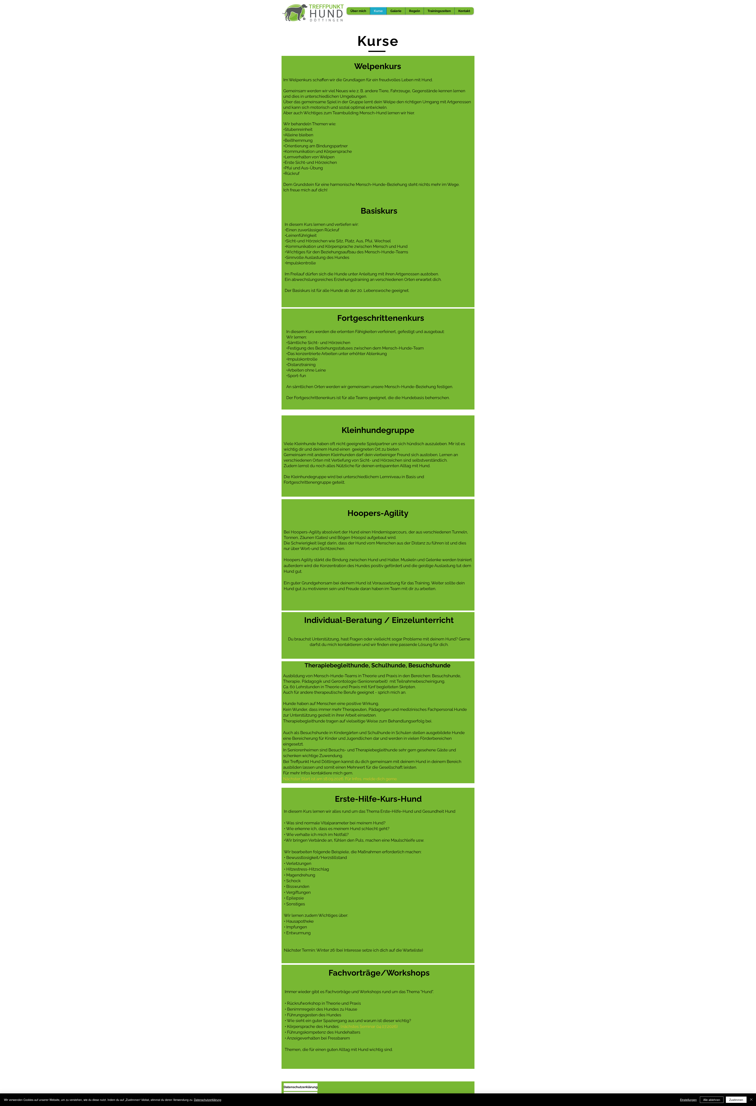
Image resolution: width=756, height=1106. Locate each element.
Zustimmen (736, 1100)
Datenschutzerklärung (207, 1100)
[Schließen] (751, 1100)
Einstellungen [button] (688, 1100)
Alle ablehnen (711, 1100)
